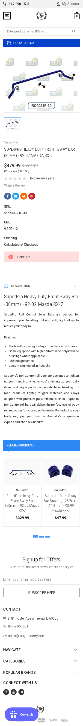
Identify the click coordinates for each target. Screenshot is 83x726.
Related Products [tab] (20, 445)
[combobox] (41, 31)
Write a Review (15, 185)
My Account (71, 4)
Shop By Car (23, 43)
